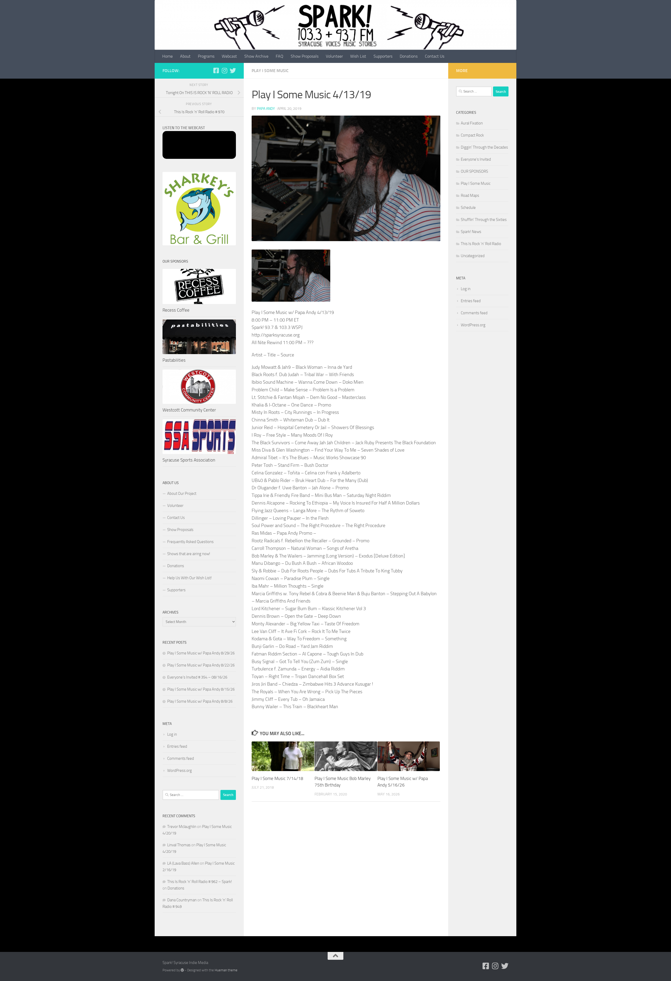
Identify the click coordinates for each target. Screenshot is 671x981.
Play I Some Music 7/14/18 (277, 778)
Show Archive (256, 56)
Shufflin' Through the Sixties (484, 219)
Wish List (358, 56)
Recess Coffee (176, 310)
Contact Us (434, 56)
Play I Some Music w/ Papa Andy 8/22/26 (201, 665)
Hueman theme (226, 970)
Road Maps (470, 195)
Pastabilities (174, 360)
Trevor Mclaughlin (181, 826)
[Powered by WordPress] (182, 970)
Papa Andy (266, 108)
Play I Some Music (270, 70)
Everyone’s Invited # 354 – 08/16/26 (197, 677)
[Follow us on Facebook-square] (216, 70)
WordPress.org (179, 770)
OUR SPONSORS (474, 171)
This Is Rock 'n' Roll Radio (481, 243)
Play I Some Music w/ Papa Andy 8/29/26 (201, 653)
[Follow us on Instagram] (224, 70)
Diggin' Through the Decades (484, 147)
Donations (409, 56)
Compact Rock (472, 135)
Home (167, 56)
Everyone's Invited (476, 159)
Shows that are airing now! (188, 553)
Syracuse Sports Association (189, 460)
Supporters (383, 56)
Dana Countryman (182, 900)
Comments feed (180, 758)
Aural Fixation (472, 123)
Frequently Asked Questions (190, 541)
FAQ (279, 56)
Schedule (468, 207)
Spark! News (471, 231)
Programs (206, 56)
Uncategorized (473, 255)
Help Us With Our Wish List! (189, 578)
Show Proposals (304, 56)
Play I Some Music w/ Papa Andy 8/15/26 (201, 689)
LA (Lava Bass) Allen (183, 863)
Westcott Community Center (189, 410)
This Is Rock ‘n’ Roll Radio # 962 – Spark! (199, 881)
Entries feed (177, 746)
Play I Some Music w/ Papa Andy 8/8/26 (199, 701)
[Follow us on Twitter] (233, 70)
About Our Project (181, 493)
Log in (172, 734)
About (185, 56)
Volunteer (334, 56)
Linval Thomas (179, 845)
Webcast (229, 56)
